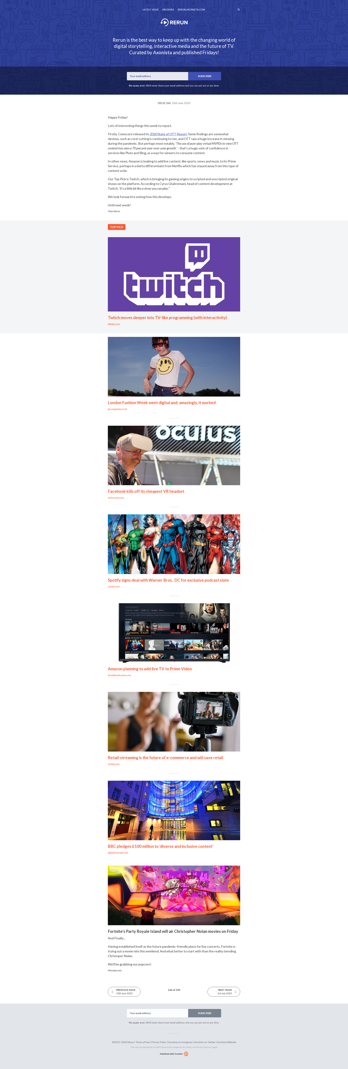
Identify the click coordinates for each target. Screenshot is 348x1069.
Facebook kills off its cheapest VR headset (146, 491)
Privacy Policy (159, 1042)
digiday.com (114, 323)
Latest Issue (151, 9)
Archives (168, 9)
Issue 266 (174, 103)
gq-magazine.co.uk (117, 408)
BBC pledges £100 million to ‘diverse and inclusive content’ (160, 846)
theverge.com (115, 970)
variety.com (114, 586)
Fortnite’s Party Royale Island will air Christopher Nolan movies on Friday (173, 931)
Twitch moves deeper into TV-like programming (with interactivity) (167, 317)
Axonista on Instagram (180, 1042)
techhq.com (114, 763)
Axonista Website (226, 1042)
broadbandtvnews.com (119, 675)
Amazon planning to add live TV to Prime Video (150, 668)
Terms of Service (204, 1047)
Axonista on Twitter (204, 1042)
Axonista (162, 52)
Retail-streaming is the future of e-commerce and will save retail (165, 757)
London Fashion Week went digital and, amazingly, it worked (162, 402)
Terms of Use (143, 1042)
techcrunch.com (116, 497)
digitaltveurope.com (118, 852)
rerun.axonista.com (191, 9)
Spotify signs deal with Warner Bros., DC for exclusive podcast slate (168, 580)
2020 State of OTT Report (168, 134)
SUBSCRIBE (205, 76)
